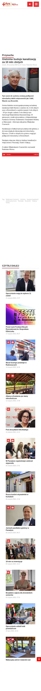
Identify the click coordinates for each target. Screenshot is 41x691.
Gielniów (22, 199)
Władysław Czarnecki (12, 199)
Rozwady (21, 201)
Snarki (8, 202)
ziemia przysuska (11, 201)
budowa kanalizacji (32, 199)
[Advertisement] (20, 30)
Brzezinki (28, 201)
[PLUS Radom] (10, 4)
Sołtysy (34, 201)
